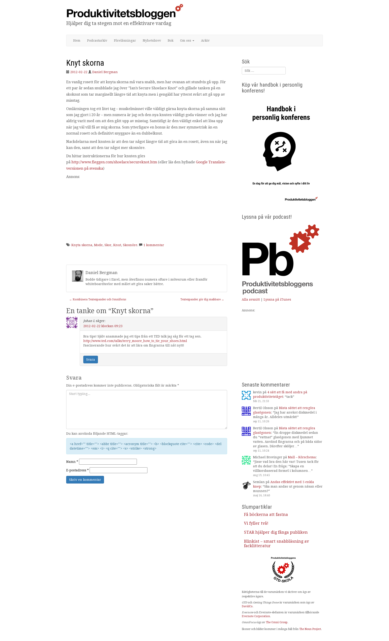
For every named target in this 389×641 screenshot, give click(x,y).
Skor (107, 245)
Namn (72, 461)
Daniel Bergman (105, 72)
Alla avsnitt (251, 299)
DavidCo (247, 606)
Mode (98, 245)
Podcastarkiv (97, 40)
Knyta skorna (81, 245)
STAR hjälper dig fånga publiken (276, 532)
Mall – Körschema (302, 457)
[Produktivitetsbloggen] (124, 11)
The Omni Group (276, 622)
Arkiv (205, 40)
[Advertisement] (146, 211)
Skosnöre (130, 245)
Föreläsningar (125, 40)
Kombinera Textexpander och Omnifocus (97, 299)
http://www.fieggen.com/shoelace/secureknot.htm (114, 162)
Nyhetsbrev (152, 40)
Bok (170, 40)
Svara (90, 359)
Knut (117, 245)
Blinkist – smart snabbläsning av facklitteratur (276, 543)
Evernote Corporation (256, 616)
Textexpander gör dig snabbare (202, 299)
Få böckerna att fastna (266, 514)
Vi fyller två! (256, 523)
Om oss (186, 40)
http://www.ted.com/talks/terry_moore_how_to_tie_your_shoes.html (135, 341)
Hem (76, 40)
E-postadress (77, 470)
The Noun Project (310, 629)
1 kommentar (153, 245)
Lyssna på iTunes (277, 299)
